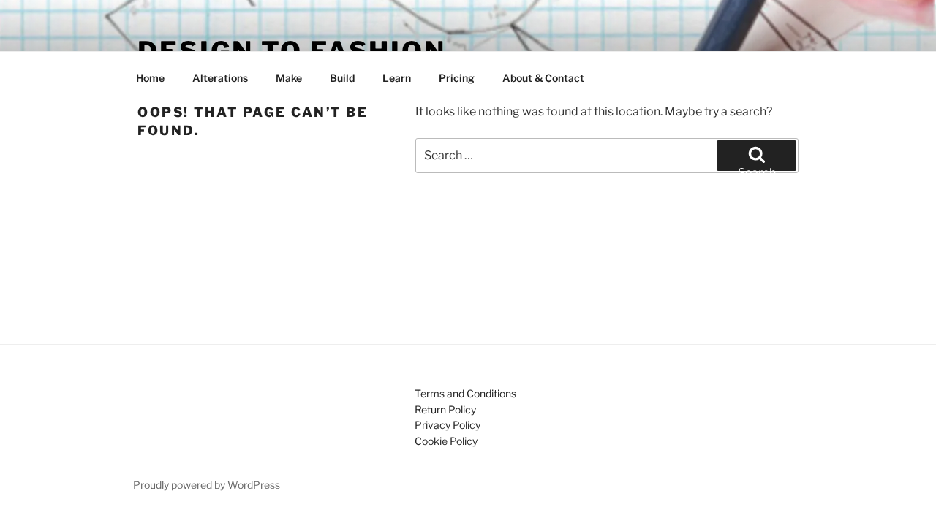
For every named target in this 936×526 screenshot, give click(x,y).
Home (150, 78)
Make (289, 78)
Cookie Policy (446, 441)
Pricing (457, 78)
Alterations (220, 78)
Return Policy (445, 409)
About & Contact (543, 78)
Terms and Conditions (465, 393)
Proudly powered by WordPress (206, 485)
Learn (396, 78)
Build (342, 78)
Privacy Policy (447, 425)
